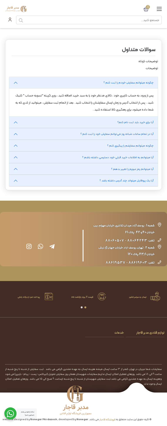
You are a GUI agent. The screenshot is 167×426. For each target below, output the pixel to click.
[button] (85, 307)
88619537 (115, 262)
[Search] (21, 20)
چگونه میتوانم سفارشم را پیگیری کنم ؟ (130, 145)
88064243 (137, 240)
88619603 (138, 262)
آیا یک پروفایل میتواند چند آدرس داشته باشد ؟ (127, 180)
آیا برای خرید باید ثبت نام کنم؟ (135, 122)
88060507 (114, 240)
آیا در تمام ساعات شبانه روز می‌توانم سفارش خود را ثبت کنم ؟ (117, 134)
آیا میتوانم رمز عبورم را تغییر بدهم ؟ (132, 169)
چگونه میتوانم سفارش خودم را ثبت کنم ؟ (129, 82)
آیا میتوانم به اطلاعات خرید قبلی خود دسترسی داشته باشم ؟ (118, 157)
